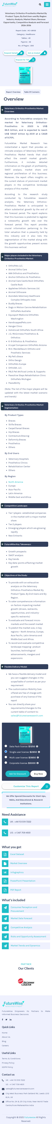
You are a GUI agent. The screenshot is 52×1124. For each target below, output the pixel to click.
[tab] (13, 92)
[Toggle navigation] (47, 4)
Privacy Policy (8, 1063)
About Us (6, 1037)
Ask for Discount (17, 773)
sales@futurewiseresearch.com (27, 715)
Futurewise (30, 1117)
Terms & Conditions (11, 1058)
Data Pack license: (22, 746)
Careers (5, 1045)
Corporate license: (22, 763)
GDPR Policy (7, 1067)
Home (4, 1033)
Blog (4, 1041)
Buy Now (38, 773)
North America (15, 482)
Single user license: (23, 752)
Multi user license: (22, 757)
